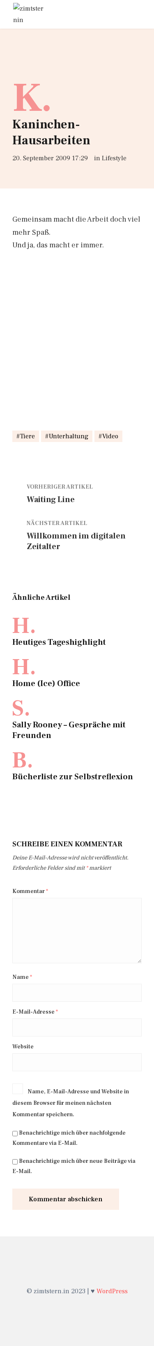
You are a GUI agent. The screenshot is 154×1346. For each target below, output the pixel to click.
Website (23, 1046)
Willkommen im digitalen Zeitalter (76, 541)
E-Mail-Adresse (35, 1012)
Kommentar (30, 891)
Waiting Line (51, 499)
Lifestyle (114, 158)
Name (22, 977)
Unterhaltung (68, 436)
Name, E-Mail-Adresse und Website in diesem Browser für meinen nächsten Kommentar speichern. (70, 1103)
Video (110, 436)
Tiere (27, 436)
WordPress (112, 1291)
